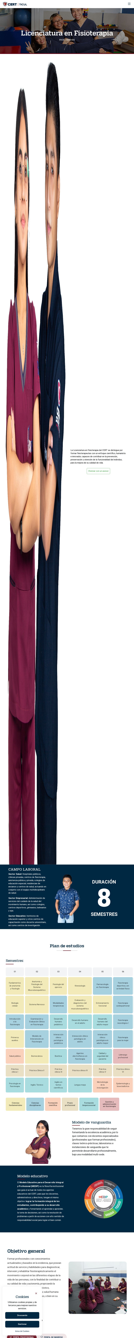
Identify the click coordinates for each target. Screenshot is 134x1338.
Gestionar (22, 1324)
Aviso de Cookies (22, 1331)
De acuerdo (22, 1315)
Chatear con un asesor (98, 471)
